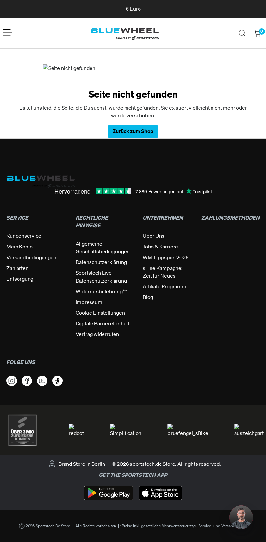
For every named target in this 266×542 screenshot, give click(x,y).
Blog (148, 297)
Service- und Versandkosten (223, 526)
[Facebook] (27, 381)
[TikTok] (57, 381)
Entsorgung (19, 278)
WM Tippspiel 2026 (165, 257)
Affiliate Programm (164, 286)
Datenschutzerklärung (101, 262)
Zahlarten (17, 268)
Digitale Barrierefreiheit (102, 323)
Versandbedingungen (31, 257)
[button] (241, 517)
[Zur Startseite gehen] (125, 33)
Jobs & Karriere (160, 246)
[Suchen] (242, 33)
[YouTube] (42, 381)
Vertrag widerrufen (97, 334)
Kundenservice (23, 236)
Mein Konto (19, 246)
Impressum (89, 302)
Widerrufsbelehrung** (101, 291)
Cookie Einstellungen (100, 312)
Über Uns (153, 236)
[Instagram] (11, 381)
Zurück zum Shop (133, 131)
